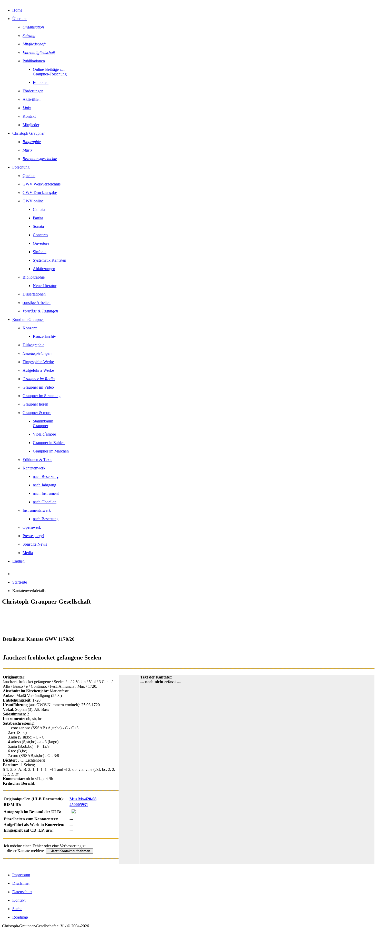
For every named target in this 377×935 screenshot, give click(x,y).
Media (28, 552)
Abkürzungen (44, 269)
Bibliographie (34, 277)
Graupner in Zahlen (49, 442)
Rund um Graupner (28, 319)
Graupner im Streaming (42, 395)
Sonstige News (35, 544)
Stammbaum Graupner (43, 423)
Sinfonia (39, 252)
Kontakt (29, 116)
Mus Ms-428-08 (83, 799)
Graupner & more (37, 412)
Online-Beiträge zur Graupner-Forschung (50, 71)
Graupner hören (35, 404)
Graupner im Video (38, 387)
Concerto (40, 235)
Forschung (20, 167)
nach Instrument (46, 493)
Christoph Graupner (28, 133)
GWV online (33, 201)
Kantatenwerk (34, 468)
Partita (38, 218)
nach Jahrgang (44, 485)
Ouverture (41, 243)
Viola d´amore (44, 434)
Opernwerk (32, 527)
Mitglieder (31, 125)
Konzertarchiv (44, 336)
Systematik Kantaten (49, 260)
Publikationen (34, 61)
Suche (17, 909)
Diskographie (33, 345)
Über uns (19, 18)
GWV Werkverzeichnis (42, 184)
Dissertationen (34, 294)
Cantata (39, 209)
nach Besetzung (45, 476)
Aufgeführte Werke (38, 370)
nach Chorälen (44, 502)
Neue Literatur (44, 285)
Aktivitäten (32, 99)
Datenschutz (22, 892)
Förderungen (33, 91)
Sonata (38, 226)
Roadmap (20, 917)
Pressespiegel (33, 536)
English (18, 561)
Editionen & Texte (37, 459)
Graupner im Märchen (51, 451)
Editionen (40, 82)
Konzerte (30, 328)
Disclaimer (21, 883)
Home (17, 10)
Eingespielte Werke (38, 362)
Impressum (21, 875)
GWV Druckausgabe (40, 192)
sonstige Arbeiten (37, 302)
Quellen (29, 175)
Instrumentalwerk (37, 510)
